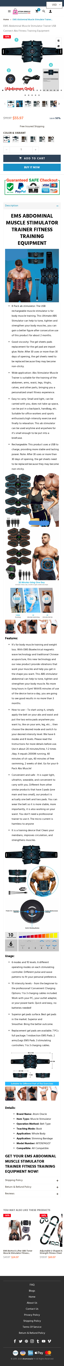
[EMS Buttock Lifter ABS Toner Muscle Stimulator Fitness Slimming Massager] (19, 1230)
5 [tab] (16, 90)
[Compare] (59, 40)
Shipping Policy (14, 1180)
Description (11, 205)
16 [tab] (54, 90)
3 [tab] (9, 90)
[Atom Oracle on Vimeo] (49, 1342)
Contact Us (32, 1309)
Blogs (32, 1291)
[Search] (43, 11)
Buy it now (32, 167)
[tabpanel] (32, 67)
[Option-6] (51, 139)
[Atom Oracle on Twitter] (20, 1342)
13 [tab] (44, 90)
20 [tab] (28, 95)
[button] (5, 104)
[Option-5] (42, 139)
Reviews (9, 1193)
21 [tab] (32, 95)
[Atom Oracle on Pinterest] (26, 1342)
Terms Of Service (32, 1327)
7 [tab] (23, 90)
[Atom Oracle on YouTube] (43, 1342)
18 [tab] (61, 90)
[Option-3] (33, 139)
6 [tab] (20, 90)
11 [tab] (37, 90)
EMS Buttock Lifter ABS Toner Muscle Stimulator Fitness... (17, 1252)
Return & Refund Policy (18, 1187)
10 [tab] (33, 90)
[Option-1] (6, 139)
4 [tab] (13, 90)
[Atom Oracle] (21, 11)
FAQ (32, 1285)
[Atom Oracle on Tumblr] (38, 1342)
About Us (32, 1303)
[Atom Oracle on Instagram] (32, 1342)
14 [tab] (47, 90)
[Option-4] (24, 139)
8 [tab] (26, 90)
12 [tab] (40, 90)
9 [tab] (30, 90)
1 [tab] (2, 90)
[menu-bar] (8, 11)
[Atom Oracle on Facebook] (15, 1342)
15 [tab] (51, 90)
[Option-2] (15, 139)
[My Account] (49, 11)
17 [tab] (57, 90)
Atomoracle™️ (29, 1359)
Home (32, 1297)
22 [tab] (35, 95)
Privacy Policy (32, 1315)
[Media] (59, 46)
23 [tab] (39, 95)
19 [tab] (25, 95)
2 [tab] (6, 90)
